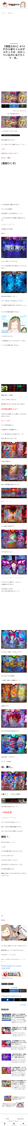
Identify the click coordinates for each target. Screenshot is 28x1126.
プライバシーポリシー (14, 1121)
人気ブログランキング (6, 978)
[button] (22, 106)
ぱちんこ (11, 984)
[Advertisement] (14, 29)
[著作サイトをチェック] (7, 999)
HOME (7, 1119)
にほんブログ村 (5, 968)
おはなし (5, 984)
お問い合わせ (20, 1119)
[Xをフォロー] (20, 999)
